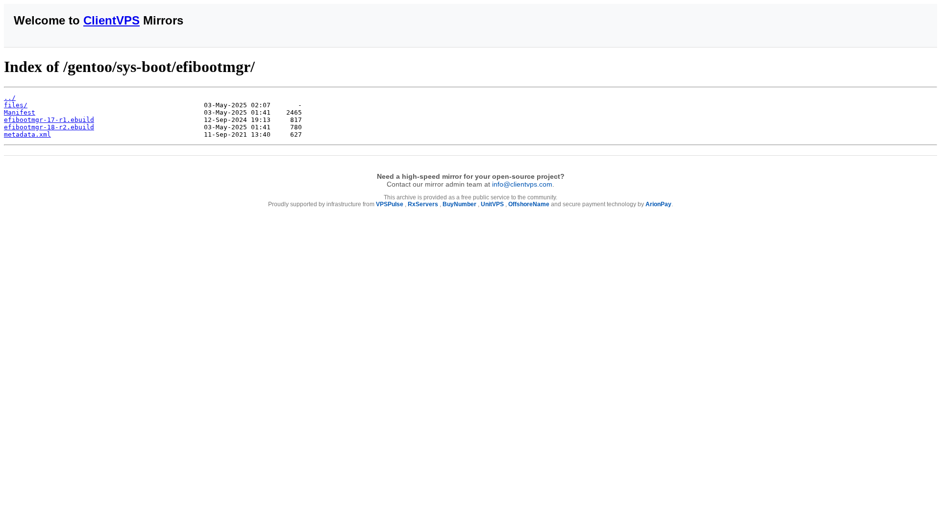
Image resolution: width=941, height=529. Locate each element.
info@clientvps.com (522, 184)
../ (10, 97)
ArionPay (658, 204)
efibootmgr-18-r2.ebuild (49, 127)
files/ (15, 105)
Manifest (19, 112)
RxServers (423, 204)
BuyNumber (459, 204)
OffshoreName (528, 204)
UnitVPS (492, 204)
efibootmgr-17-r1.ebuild (49, 119)
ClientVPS (111, 20)
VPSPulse (389, 204)
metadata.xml (27, 134)
